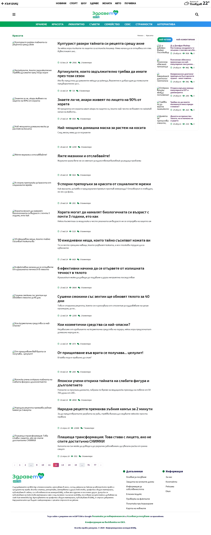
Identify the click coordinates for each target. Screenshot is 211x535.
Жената (107, 3)
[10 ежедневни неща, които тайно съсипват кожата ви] (33, 250)
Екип (168, 491)
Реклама (170, 486)
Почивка (130, 3)
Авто (118, 3)
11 (49, 465)
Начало (140, 36)
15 (76, 465)
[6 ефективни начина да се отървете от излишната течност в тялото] (33, 278)
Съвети (94, 24)
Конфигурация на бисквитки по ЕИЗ (105, 522)
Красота (57, 24)
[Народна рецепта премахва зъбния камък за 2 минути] (33, 418)
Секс (128, 24)
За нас (169, 477)
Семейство (112, 24)
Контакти (171, 481)
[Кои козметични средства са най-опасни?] (33, 334)
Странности (144, 24)
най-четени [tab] (165, 39)
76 (88, 465)
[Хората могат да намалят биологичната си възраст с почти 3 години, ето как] (33, 222)
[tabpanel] (177, 85)
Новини (61, 3)
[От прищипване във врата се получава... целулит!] (33, 362)
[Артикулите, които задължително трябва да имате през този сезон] (33, 81)
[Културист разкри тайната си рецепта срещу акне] (33, 53)
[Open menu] (13, 14)
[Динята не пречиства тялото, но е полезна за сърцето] (163, 119)
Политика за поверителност (108, 516)
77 (95, 465)
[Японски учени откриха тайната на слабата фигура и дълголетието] (33, 390)
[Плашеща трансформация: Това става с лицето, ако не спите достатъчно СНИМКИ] (33, 447)
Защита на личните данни (140, 481)
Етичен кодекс (134, 494)
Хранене (41, 24)
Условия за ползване (136, 477)
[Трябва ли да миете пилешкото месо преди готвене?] (163, 105)
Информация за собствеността (135, 488)
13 (62, 465)
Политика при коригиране (139, 503)
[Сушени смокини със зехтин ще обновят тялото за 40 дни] (33, 306)
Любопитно (76, 24)
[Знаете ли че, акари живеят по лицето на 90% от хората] (33, 109)
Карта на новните (136, 508)
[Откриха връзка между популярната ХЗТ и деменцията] (163, 91)
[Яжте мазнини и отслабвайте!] (33, 165)
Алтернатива (166, 24)
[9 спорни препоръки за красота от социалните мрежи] (33, 193)
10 (43, 465)
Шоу (84, 3)
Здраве (94, 3)
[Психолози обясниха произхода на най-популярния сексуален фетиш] (163, 63)
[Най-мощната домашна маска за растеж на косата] (33, 137)
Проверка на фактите (138, 498)
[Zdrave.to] (105, 17)
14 (69, 465)
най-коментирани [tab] (185, 39)
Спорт (74, 3)
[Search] (197, 14)
